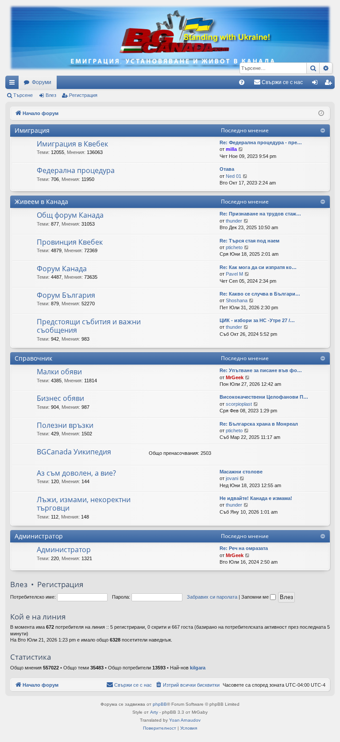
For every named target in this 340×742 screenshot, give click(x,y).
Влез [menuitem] (316, 84)
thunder (234, 220)
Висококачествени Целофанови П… (264, 397)
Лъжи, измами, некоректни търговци (84, 504)
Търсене (23, 95)
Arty (154, 712)
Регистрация (83, 95)
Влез (51, 95)
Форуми (41, 82)
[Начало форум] (170, 38)
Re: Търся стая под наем (249, 240)
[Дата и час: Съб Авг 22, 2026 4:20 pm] (321, 113)
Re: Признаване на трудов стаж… (260, 213)
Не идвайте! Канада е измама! (256, 498)
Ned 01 (233, 176)
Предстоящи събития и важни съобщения (89, 326)
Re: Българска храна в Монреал (259, 424)
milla (231, 149)
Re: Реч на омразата (244, 548)
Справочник (33, 358)
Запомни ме (255, 597)
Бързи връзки (14, 84)
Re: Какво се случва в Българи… (260, 293)
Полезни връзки (65, 425)
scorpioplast (239, 404)
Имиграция (32, 130)
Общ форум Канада (70, 215)
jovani (232, 478)
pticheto (234, 247)
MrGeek (234, 377)
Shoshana (236, 300)
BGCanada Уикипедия (74, 452)
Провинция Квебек (70, 242)
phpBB (160, 704)
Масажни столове (241, 471)
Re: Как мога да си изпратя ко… (258, 267)
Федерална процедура (76, 170)
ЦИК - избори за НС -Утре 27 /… (257, 320)
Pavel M (234, 274)
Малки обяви (59, 372)
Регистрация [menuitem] (330, 84)
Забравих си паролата (212, 597)
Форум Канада (62, 268)
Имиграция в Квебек (72, 144)
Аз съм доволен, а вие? (76, 473)
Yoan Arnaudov (185, 720)
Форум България (66, 295)
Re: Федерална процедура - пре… (261, 142)
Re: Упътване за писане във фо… (261, 370)
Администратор (39, 536)
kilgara (197, 667)
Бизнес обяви (60, 398)
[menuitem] (241, 82)
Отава (227, 169)
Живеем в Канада (41, 201)
